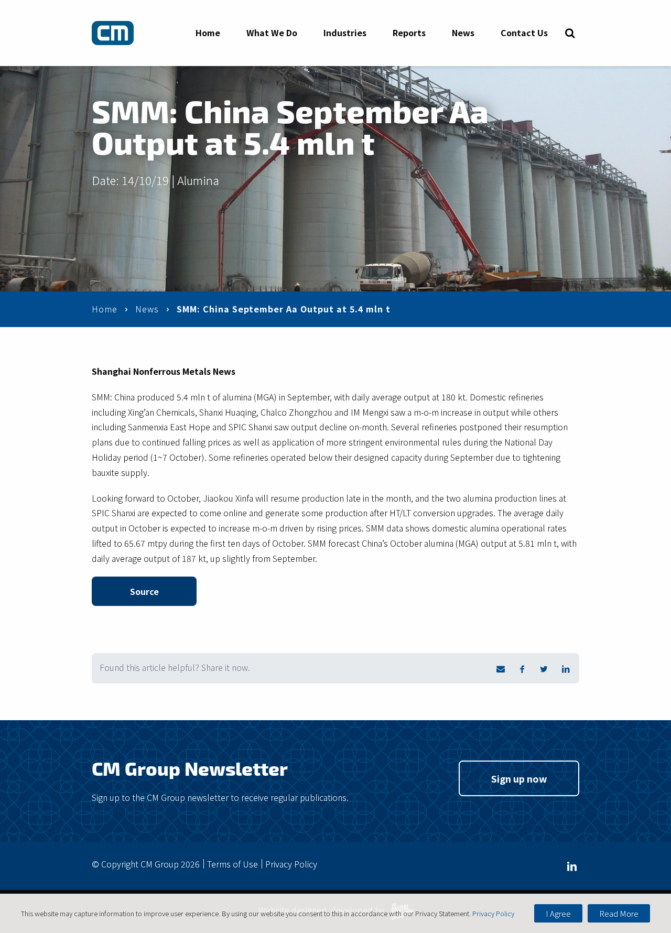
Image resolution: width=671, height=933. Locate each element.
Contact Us (524, 32)
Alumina (198, 179)
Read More (618, 913)
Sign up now (519, 778)
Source (144, 591)
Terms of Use (232, 864)
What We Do (271, 32)
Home (208, 32)
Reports (409, 32)
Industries (344, 32)
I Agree (558, 913)
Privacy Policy (291, 864)
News (463, 32)
